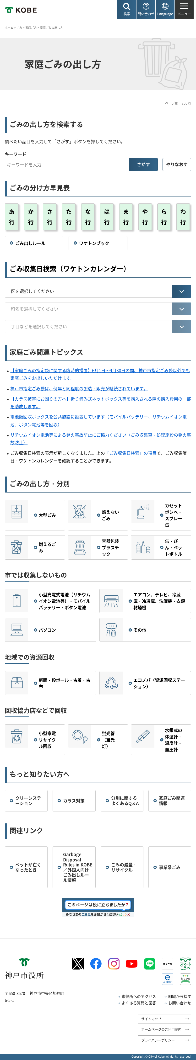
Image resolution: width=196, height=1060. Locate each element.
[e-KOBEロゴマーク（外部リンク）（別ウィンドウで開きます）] (167, 979)
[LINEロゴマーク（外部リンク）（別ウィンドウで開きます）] (149, 964)
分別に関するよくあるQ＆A (125, 800)
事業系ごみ (169, 867)
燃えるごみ (47, 547)
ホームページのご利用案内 (161, 1029)
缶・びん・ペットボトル (173, 547)
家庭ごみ (31, 28)
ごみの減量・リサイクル (124, 867)
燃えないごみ (110, 515)
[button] (126, 9)
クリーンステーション (28, 800)
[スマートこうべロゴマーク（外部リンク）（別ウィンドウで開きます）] (185, 964)
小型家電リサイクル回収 (47, 739)
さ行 (50, 216)
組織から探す (179, 996)
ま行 (126, 216)
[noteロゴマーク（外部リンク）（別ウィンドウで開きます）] (167, 964)
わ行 (183, 216)
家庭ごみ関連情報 (172, 800)
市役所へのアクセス (139, 996)
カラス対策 (74, 800)
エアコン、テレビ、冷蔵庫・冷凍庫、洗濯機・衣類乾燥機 (159, 601)
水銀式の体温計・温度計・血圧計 (173, 740)
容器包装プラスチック (110, 547)
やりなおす (177, 164)
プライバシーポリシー (158, 1040)
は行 (107, 216)
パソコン (47, 630)
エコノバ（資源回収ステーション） (159, 683)
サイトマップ (151, 1018)
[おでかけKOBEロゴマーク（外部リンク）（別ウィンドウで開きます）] (185, 979)
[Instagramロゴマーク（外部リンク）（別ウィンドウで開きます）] (114, 964)
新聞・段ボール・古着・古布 (64, 683)
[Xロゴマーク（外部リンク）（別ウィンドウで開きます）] (78, 964)
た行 (69, 216)
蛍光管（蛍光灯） (108, 739)
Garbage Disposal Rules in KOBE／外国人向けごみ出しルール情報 (77, 867)
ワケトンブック (94, 243)
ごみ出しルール (30, 243)
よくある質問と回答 (139, 1002)
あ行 (12, 216)
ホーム (9, 28)
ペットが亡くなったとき (28, 867)
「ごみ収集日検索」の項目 (131, 453)
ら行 (164, 216)
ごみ (19, 28)
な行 (88, 216)
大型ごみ (47, 515)
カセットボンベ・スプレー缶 (173, 515)
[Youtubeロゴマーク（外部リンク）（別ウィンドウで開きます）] (131, 964)
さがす (143, 164)
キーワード (15, 154)
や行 (145, 216)
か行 (31, 216)
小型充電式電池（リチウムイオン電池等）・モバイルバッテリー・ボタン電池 (64, 601)
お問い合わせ (179, 1002)
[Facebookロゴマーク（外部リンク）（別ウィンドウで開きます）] (96, 963)
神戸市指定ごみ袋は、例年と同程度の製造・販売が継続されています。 (79, 388)
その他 (139, 630)
